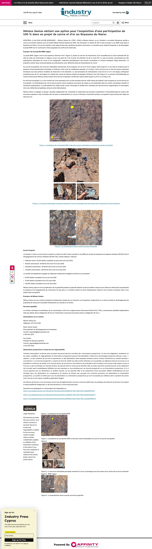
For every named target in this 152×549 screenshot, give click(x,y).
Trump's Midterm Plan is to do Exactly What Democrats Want (28, 3)
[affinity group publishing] (12, 276)
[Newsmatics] (12, 281)
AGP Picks (6, 3)
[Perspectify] (12, 272)
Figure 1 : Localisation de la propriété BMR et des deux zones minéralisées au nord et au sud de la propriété (76, 145)
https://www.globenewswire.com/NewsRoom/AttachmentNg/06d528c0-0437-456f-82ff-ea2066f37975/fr (59, 391)
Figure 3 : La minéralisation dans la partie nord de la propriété (76, 246)
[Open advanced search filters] (118, 23)
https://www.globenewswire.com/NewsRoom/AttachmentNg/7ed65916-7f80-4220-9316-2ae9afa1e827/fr (59, 395)
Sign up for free (19, 540)
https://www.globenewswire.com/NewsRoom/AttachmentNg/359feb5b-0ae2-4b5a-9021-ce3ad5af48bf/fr (59, 399)
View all (148, 3)
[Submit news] (12, 268)
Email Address (10, 532)
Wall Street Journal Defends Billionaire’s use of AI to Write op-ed (85, 3)
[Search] (113, 23)
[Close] (34, 511)
